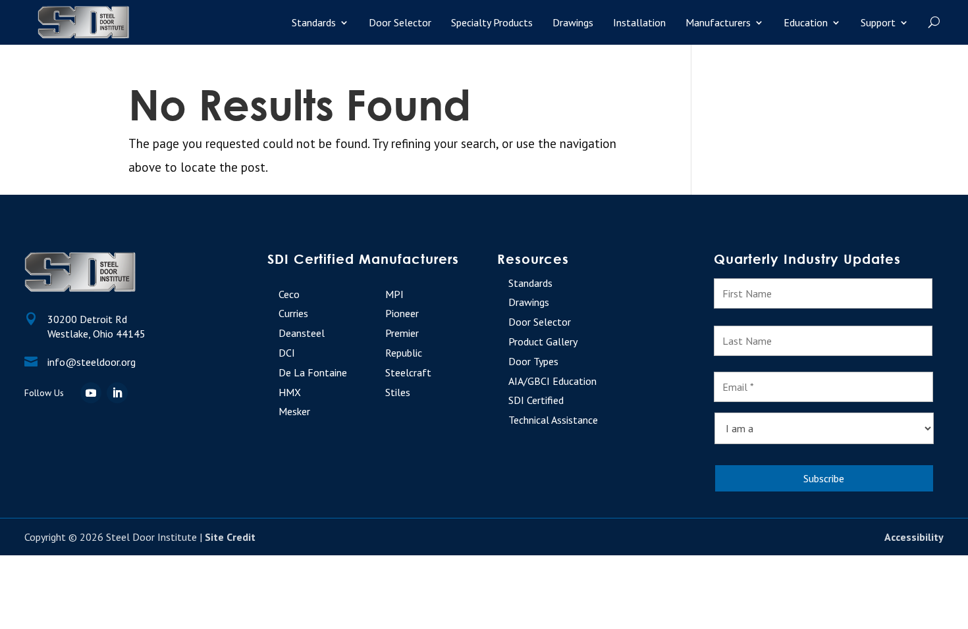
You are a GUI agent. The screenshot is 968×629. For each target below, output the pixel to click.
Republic (403, 352)
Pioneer (402, 313)
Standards (314, 22)
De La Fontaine (313, 372)
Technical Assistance (553, 419)
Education (806, 22)
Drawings (572, 22)
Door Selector (400, 22)
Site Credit (230, 536)
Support (878, 22)
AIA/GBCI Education (552, 381)
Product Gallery (543, 341)
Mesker (294, 411)
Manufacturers (718, 22)
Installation (639, 22)
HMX (290, 392)
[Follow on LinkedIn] (117, 392)
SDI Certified (536, 400)
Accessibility (914, 536)
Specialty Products (492, 22)
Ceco (289, 294)
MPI (394, 294)
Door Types (533, 361)
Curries (293, 313)
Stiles (397, 392)
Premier (402, 333)
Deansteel (302, 333)
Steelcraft (408, 372)
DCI (287, 352)
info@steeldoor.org (91, 361)
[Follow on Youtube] (90, 392)
